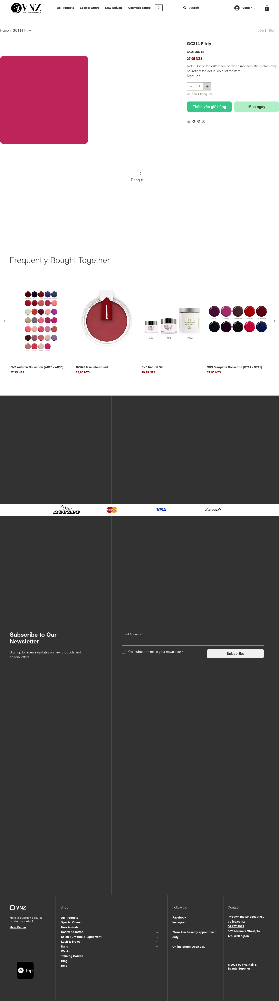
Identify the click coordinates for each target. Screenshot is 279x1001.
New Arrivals (69, 927)
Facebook (179, 917)
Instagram (179, 922)
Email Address (132, 634)
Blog (64, 961)
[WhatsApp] (189, 121)
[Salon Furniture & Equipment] (157, 937)
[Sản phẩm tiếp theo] (274, 321)
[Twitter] (204, 121)
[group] (139, 327)
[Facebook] (194, 121)
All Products (69, 917)
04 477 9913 (236, 926)
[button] (139, 7)
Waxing (66, 951)
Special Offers (71, 922)
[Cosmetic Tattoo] (157, 932)
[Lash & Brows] (157, 941)
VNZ (21, 908)
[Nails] (157, 946)
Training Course (72, 956)
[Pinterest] (199, 121)
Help (64, 965)
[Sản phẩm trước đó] (4, 321)
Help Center (18, 927)
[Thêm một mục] (207, 86)
